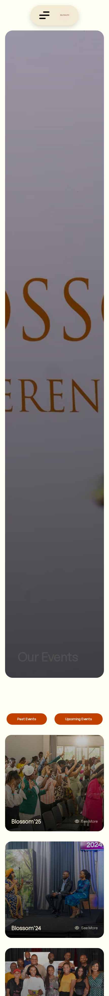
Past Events (26, 719)
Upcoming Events (78, 719)
